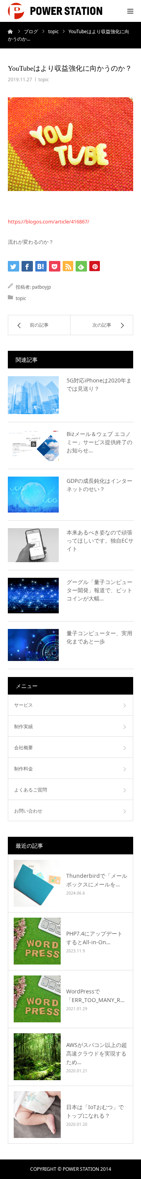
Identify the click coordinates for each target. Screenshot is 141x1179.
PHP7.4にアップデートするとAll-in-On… (94, 938)
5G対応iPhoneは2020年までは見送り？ (99, 384)
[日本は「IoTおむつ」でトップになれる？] (37, 1114)
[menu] (130, 11)
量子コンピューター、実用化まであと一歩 (99, 637)
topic (43, 79)
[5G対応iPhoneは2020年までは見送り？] (33, 395)
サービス (23, 705)
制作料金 (23, 768)
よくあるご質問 (30, 789)
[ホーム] (10, 31)
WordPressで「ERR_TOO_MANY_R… (95, 996)
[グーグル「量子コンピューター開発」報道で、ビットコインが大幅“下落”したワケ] (33, 596)
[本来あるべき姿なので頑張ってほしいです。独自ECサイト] (33, 545)
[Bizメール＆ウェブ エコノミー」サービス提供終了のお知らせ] (33, 445)
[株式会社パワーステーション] (55, 11)
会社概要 (23, 747)
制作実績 (23, 726)
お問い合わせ (28, 810)
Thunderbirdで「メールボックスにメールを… (96, 880)
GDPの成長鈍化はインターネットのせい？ (99, 485)
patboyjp (41, 287)
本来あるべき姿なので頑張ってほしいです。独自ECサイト (100, 540)
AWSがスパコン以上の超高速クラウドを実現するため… (96, 1053)
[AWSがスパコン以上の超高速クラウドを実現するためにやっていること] (37, 1056)
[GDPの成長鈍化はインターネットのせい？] (33, 495)
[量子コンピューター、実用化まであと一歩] (33, 645)
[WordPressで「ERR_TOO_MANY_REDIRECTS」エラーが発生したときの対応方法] (37, 998)
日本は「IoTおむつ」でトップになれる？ (95, 1111)
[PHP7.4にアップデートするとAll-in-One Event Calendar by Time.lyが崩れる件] (37, 941)
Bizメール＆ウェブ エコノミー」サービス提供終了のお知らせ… (99, 442)
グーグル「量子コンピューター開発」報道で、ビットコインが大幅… (99, 590)
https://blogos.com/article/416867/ (48, 221)
